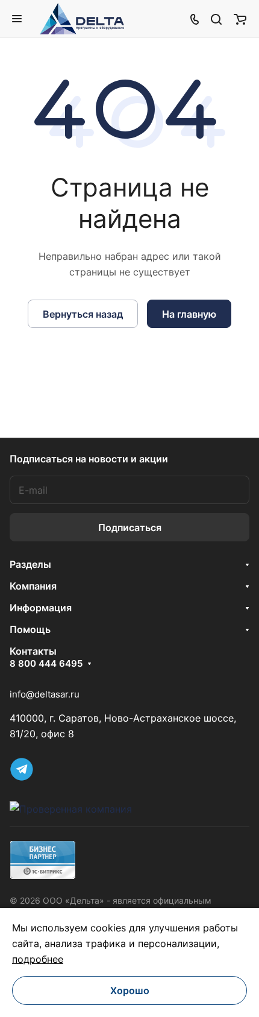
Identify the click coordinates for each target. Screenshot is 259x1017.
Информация (41, 608)
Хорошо (129, 990)
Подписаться (129, 527)
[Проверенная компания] (71, 809)
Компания (33, 586)
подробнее (37, 959)
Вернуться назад (83, 314)
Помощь (30, 629)
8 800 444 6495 (46, 663)
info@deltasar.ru (45, 694)
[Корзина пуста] (240, 19)
